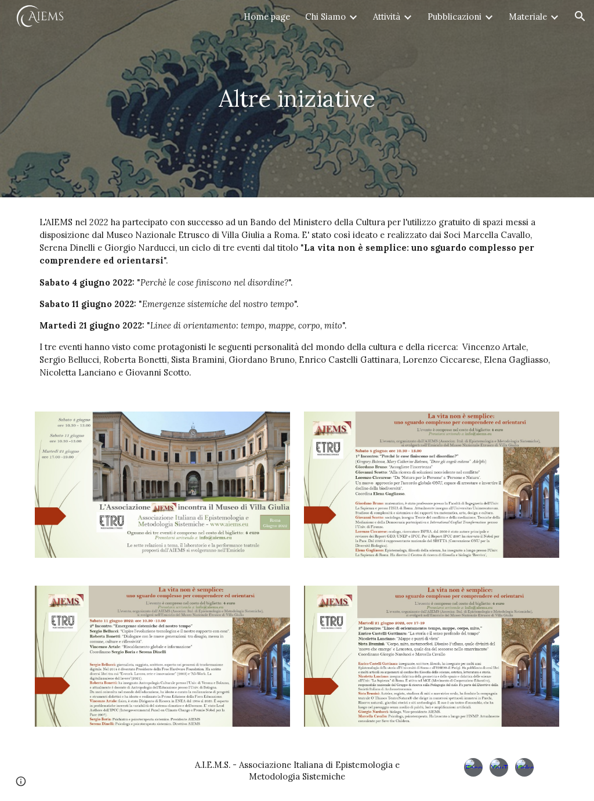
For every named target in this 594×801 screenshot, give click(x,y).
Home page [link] (267, 16)
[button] (580, 16)
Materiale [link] (528, 16)
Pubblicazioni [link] (454, 16)
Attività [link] (386, 16)
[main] (296, 98)
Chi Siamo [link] (325, 16)
